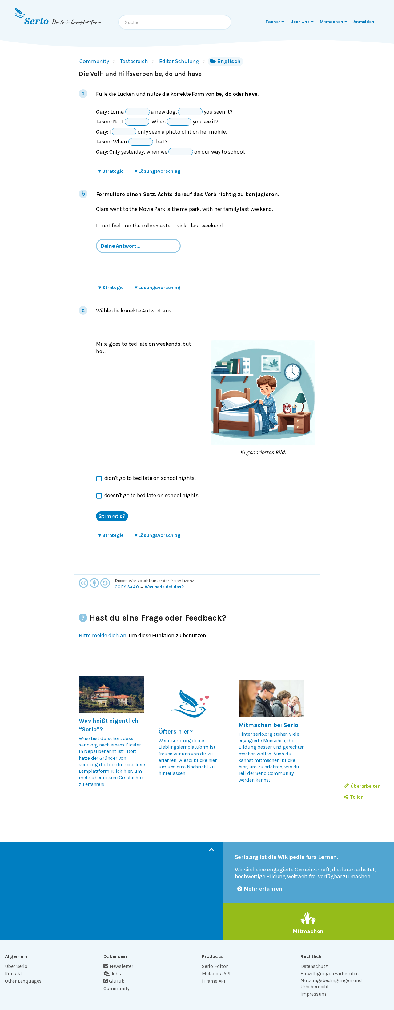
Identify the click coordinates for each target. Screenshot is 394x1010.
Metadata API (216, 973)
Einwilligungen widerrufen (329, 973)
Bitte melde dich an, (103, 635)
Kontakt (13, 973)
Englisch (229, 61)
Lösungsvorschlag (157, 171)
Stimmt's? (112, 516)
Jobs (116, 973)
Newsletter (121, 966)
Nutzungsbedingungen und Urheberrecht (331, 983)
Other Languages (23, 981)
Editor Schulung (179, 61)
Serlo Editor (215, 966)
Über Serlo (16, 966)
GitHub (117, 981)
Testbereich (134, 61)
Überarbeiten (365, 786)
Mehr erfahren (263, 888)
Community (94, 61)
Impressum (313, 994)
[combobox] (174, 22)
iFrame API (213, 981)
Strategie (111, 171)
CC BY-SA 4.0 (127, 587)
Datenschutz (314, 966)
